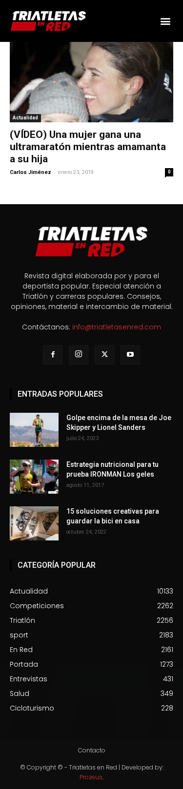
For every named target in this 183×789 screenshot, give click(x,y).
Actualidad (25, 117)
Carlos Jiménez (30, 172)
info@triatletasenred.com (116, 327)
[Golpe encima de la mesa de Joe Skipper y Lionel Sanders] (34, 430)
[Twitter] (104, 355)
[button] (165, 21)
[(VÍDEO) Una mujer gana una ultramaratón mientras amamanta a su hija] (91, 82)
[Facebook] (52, 355)
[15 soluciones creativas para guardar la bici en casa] (34, 523)
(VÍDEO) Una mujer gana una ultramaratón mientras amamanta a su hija (88, 147)
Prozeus (91, 777)
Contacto (91, 750)
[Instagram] (78, 355)
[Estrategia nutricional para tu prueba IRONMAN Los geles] (34, 477)
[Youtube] (130, 355)
